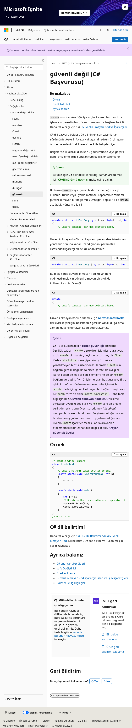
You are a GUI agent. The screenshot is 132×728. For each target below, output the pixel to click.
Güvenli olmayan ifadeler (87, 399)
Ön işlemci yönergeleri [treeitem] (20, 311)
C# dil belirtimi (61, 104)
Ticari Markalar (36, 725)
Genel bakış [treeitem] (16, 100)
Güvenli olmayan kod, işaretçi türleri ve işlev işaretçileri (92, 578)
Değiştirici (66, 568)
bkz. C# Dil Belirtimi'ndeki (92, 536)
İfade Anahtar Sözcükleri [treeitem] (24, 213)
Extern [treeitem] (16, 143)
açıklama (66, 573)
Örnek (56, 99)
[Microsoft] (6, 30)
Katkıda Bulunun (64, 720)
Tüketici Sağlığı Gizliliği (105, 720)
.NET (64, 63)
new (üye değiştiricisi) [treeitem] (24, 156)
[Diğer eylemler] (126, 63)
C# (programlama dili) (83, 63)
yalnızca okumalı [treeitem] (21, 175)
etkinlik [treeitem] (16, 137)
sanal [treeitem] (15, 200)
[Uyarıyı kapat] (125, 7)
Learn (54, 63)
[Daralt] (43, 60)
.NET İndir (120, 39)
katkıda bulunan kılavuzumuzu (69, 634)
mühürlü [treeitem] (17, 181)
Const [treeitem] (15, 131)
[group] (89, 225)
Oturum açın (120, 30)
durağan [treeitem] (17, 188)
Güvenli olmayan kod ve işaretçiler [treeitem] (20, 303)
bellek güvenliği (93, 346)
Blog (45, 720)
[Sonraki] (101, 30)
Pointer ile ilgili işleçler (71, 583)
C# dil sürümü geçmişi (73, 179)
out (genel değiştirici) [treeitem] (24, 162)
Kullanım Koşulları (13, 725)
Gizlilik (81, 720)
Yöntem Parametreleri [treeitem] (22, 219)
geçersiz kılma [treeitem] (20, 169)
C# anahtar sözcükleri (71, 563)
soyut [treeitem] (15, 118)
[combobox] (23, 67)
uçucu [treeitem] (15, 206)
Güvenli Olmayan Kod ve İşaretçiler (104, 127)
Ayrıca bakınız (61, 108)
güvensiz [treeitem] (17, 194)
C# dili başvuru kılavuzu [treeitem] (21, 74)
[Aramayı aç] (108, 30)
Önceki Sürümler (28, 720)
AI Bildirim (9, 720)
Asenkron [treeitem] (17, 125)
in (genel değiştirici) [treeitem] (23, 150)
